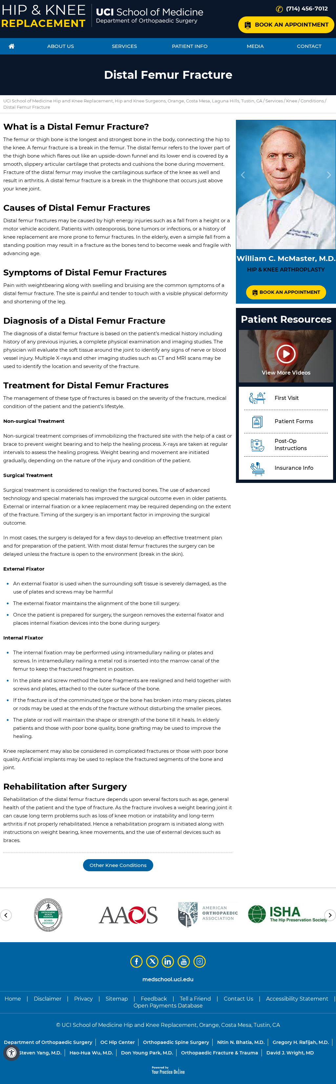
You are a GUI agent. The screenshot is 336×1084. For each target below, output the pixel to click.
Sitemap (117, 999)
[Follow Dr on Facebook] (136, 961)
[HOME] (12, 46)
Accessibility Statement (297, 999)
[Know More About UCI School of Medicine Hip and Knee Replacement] (43, 16)
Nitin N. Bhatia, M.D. (240, 1042)
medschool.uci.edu (168, 979)
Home (13, 999)
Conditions (312, 100)
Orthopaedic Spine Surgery (176, 1042)
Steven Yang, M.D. (40, 1053)
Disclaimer (47, 999)
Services (274, 100)
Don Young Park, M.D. (147, 1053)
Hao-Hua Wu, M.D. (91, 1053)
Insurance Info (294, 468)
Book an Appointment (292, 24)
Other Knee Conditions (118, 865)
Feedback (154, 999)
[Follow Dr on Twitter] (152, 961)
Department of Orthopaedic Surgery (48, 1042)
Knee (291, 100)
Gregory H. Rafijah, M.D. (301, 1042)
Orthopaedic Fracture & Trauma (219, 1053)
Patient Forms (294, 421)
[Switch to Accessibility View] (11, 1053)
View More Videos (286, 373)
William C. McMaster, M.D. (286, 258)
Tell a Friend (195, 999)
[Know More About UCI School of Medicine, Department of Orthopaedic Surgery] (149, 16)
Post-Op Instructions (291, 444)
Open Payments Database (168, 1006)
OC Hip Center (117, 1042)
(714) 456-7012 (307, 8)
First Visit (287, 398)
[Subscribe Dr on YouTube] (184, 961)
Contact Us (238, 999)
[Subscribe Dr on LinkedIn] (168, 961)
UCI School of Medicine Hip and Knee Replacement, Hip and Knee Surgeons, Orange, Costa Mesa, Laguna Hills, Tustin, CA (132, 100)
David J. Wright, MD (290, 1053)
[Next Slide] (329, 175)
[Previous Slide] (243, 175)
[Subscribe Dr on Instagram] (199, 961)
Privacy (83, 999)
